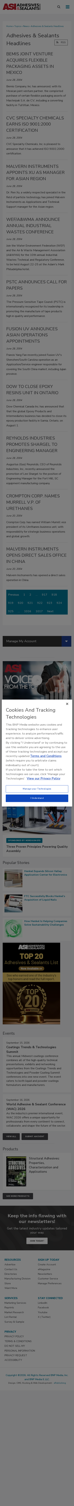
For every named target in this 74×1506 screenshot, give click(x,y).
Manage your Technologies (37, 788)
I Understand (37, 798)
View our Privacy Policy (43, 778)
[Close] (67, 704)
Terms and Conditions (46, 756)
